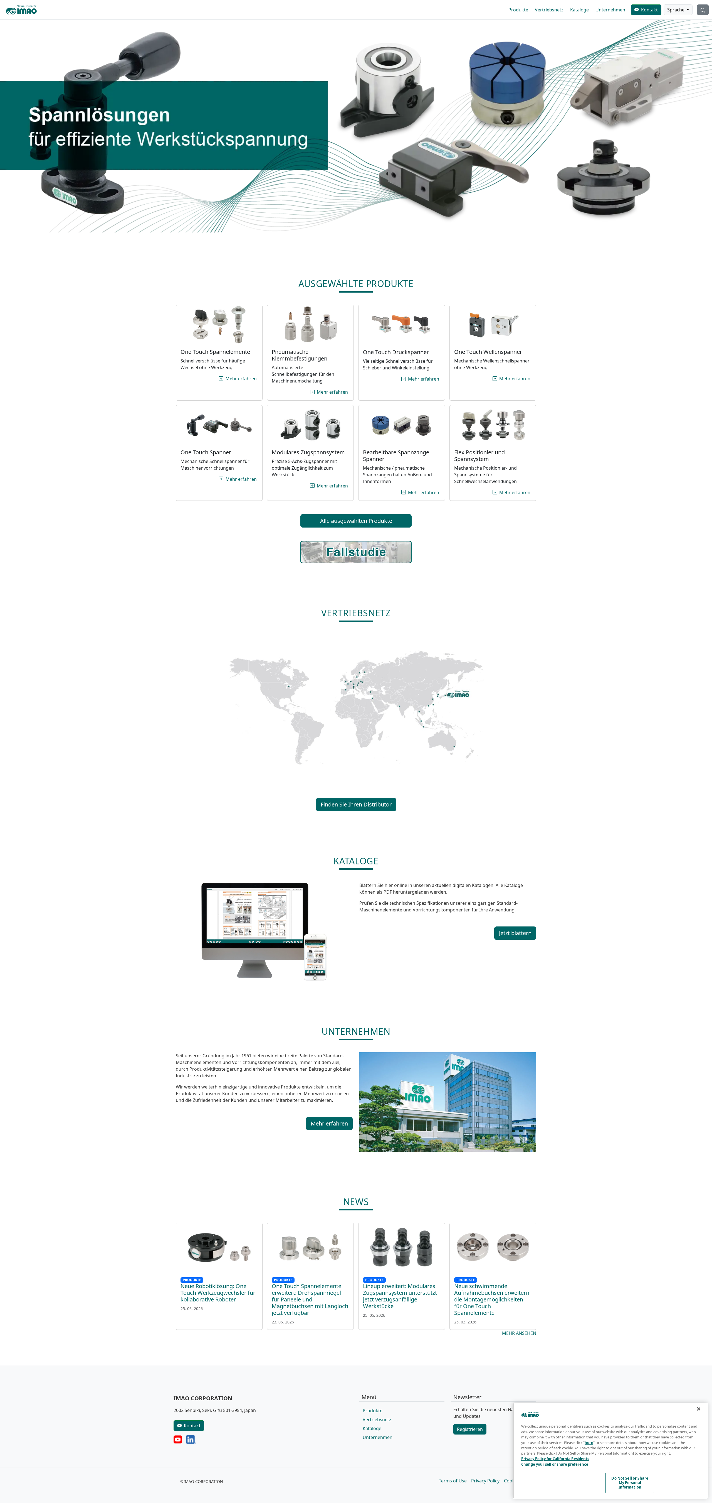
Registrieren (470, 1429)
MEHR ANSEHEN (519, 1333)
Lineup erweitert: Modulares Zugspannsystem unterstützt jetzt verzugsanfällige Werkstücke (400, 1296)
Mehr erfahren (242, 378)
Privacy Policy (485, 1481)
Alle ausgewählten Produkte (356, 520)
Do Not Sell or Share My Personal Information (629, 1482)
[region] (610, 1451)
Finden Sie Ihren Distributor (356, 804)
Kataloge (579, 10)
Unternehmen (610, 10)
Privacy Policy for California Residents (555, 1458)
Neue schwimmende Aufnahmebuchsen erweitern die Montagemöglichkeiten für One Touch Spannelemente (491, 1299)
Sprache (676, 10)
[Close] (699, 1409)
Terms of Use (453, 1481)
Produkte (518, 10)
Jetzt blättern (515, 933)
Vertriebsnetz (549, 10)
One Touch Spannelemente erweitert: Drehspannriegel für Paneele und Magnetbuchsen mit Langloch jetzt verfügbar (310, 1299)
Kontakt (649, 10)
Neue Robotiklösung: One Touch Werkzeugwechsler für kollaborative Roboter (218, 1292)
